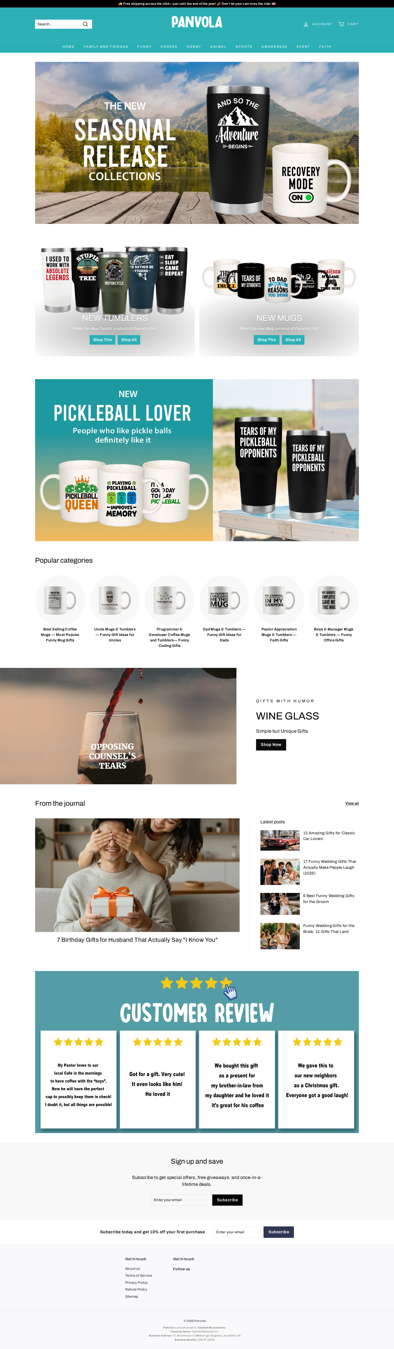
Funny (144, 46)
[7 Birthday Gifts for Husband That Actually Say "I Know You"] (137, 875)
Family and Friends (106, 46)
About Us (132, 1268)
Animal (218, 46)
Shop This (102, 340)
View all (352, 803)
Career (169, 46)
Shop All (129, 340)
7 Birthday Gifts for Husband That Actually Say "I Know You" (137, 940)
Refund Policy (136, 1289)
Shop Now (271, 744)
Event (303, 46)
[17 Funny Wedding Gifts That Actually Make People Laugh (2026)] (280, 872)
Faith (325, 46)
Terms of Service (138, 1275)
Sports (244, 46)
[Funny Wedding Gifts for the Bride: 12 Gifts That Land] (280, 936)
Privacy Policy (136, 1282)
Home (68, 46)
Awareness (275, 46)
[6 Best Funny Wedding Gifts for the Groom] (280, 904)
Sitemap (131, 1296)
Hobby (194, 46)
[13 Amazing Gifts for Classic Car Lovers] (280, 840)
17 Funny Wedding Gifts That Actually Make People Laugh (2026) (329, 867)
